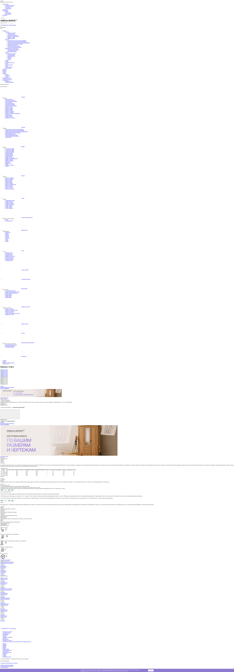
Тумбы (6, 61)
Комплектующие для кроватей (11, 48)
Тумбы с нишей (8, 205)
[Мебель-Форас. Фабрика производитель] (117, 20)
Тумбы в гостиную (9, 201)
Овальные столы (8, 254)
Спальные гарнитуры (9, 62)
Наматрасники (8, 137)
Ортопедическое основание (13, 49)
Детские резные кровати (10, 290)
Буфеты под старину (9, 165)
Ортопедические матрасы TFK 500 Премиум (17, 41)
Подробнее (2, 565)
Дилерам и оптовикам (7, 637)
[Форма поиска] (3, 18)
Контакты (5, 15)
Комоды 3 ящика (8, 181)
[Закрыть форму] (10, 414)
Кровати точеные (9, 109)
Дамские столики (9, 260)
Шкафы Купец (8, 162)
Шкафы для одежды (9, 157)
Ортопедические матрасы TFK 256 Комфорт (17, 40)
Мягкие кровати (11, 38)
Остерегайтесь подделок (5, 559)
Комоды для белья (9, 185)
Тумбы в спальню (9, 202)
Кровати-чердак (8, 106)
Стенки (9, 59)
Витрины (7, 234)
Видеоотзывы (8, 12)
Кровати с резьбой (11, 32)
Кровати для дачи (9, 116)
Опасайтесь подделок (7, 640)
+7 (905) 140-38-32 (12, 25)
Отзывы (7, 11)
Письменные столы (7, 77)
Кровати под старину (9, 311)
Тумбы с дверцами (9, 204)
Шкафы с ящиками (9, 160)
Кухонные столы (8, 252)
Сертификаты (8, 8)
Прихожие (10, 57)
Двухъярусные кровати (12, 35)
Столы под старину (9, 258)
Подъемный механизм (12, 50)
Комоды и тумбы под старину (11, 310)
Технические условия (9, 5)
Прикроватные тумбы (10, 200)
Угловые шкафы (11, 54)
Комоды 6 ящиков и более (10, 184)
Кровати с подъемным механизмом (12, 113)
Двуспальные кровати (10, 103)
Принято (150, 670)
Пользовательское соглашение (6, 666)
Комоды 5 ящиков (9, 183)
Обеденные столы (9, 253)
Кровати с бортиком (9, 111)
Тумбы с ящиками (9, 208)
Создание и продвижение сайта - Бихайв (8, 663)
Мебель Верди (8, 68)
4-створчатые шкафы (9, 151)
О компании (5, 10)
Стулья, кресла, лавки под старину (12, 313)
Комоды (7, 60)
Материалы (5, 9)
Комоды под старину (9, 188)
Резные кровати (8, 295)
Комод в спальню (9, 186)
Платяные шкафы (9, 154)
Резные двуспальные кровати (11, 292)
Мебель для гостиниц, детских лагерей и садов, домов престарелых (17, 641)
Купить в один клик (11, 421)
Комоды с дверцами (9, 177)
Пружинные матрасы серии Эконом (15, 43)
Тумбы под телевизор (9, 203)
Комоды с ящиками (9, 178)
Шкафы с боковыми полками (11, 158)
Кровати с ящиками (9, 112)
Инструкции (8, 7)
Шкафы (7, 52)
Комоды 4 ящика (8, 182)
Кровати (7, 31)
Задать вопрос (3, 524)
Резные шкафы (8, 297)
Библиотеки (7, 232)
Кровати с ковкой (11, 37)
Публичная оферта (4, 667)
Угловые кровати (8, 115)
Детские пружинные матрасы (14, 46)
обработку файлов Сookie (108, 669)
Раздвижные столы (9, 257)
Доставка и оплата (9, 6)
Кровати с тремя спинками (13, 36)
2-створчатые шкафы (9, 149)
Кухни (6, 63)
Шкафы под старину (9, 314)
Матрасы (7, 39)
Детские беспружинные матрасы (14, 47)
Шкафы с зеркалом (9, 159)
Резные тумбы (8, 296)
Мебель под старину (9, 82)
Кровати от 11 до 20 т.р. (10, 117)
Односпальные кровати (10, 100)
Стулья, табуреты (8, 66)
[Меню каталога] (0, 18)
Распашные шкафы (12, 53)
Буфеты (9, 58)
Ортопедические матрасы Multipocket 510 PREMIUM (19, 42)
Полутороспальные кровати (11, 101)
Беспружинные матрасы (13, 45)
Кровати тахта (8, 114)
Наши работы (8, 14)
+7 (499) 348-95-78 (4, 25)
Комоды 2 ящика (8, 180)
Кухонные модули (9, 64)
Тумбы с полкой (8, 206)
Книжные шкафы (11, 56)
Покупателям (5, 4)
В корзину (3, 403)
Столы (6, 65)
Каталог (4, 30)
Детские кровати (11, 34)
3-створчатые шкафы (9, 150)
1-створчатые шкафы (9, 148)
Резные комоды (8, 294)
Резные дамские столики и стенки (12, 291)
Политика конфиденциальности (7, 665)
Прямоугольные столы (10, 256)
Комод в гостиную (9, 187)
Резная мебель (6, 80)
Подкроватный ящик (12, 51)
